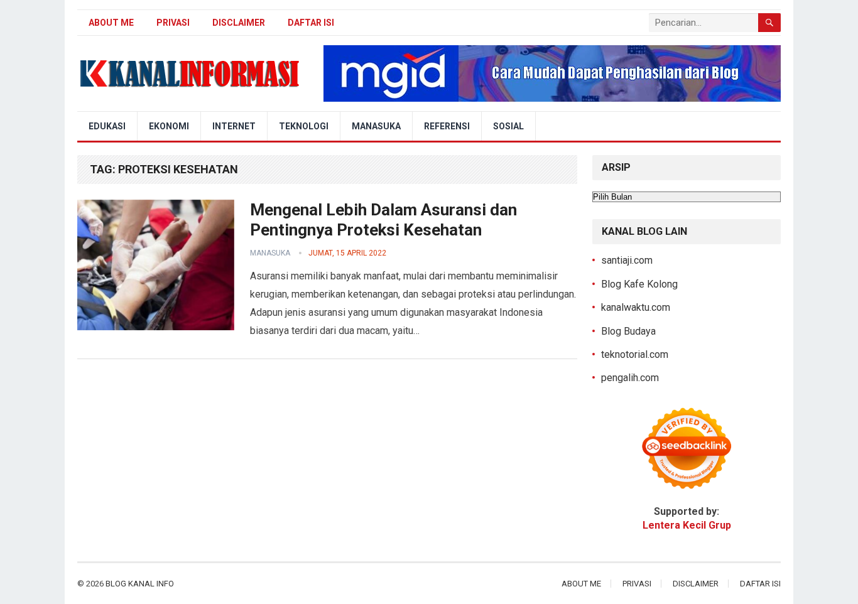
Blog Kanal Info (140, 583)
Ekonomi (169, 126)
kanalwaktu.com (635, 307)
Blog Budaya (628, 331)
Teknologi (304, 126)
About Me (111, 23)
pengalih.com (630, 378)
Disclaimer (238, 23)
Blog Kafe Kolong (639, 284)
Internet (234, 126)
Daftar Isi (311, 23)
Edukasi (107, 126)
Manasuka (376, 126)
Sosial (508, 126)
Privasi (173, 23)
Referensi (447, 126)
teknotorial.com (634, 354)
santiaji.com (627, 260)
